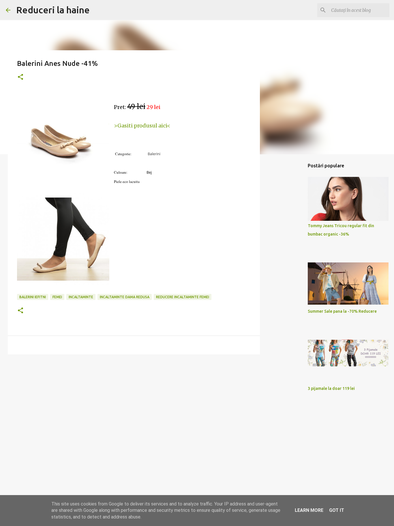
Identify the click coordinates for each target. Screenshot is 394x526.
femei (57, 297)
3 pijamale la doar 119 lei (331, 388)
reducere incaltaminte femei (182, 297)
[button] (20, 77)
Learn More (309, 510)
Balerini (154, 153)
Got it (336, 510)
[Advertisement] (133, 403)
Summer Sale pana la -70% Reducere (342, 311)
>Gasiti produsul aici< (142, 125)
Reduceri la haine (53, 10)
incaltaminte (81, 297)
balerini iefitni (32, 297)
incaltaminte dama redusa (124, 297)
